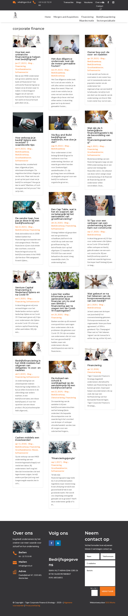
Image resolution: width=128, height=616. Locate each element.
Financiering (87, 17)
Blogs (78, 2)
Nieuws (35, 450)
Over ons (99, 2)
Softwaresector (21, 72)
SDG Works (110, 602)
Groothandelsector (23, 69)
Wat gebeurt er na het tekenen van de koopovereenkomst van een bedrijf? (98, 297)
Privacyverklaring (32, 605)
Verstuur (107, 591)
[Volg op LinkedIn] (58, 543)
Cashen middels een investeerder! (27, 438)
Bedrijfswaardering (105, 17)
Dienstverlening (58, 397)
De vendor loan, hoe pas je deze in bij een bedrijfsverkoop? (27, 220)
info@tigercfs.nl (24, 2)
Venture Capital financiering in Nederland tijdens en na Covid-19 (27, 291)
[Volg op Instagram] (113, 2)
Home (48, 17)
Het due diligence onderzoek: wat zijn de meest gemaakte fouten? (63, 62)
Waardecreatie (86, 21)
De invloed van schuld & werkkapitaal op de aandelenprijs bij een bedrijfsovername (63, 383)
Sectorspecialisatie (106, 21)
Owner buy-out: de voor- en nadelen (98, 53)
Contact (99, 6)
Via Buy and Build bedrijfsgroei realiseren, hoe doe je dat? (63, 138)
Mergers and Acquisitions (66, 17)
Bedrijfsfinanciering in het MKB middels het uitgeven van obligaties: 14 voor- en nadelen (28, 365)
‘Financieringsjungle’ (63, 458)
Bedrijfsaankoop (22, 152)
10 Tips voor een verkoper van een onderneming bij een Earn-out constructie (99, 224)
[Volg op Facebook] (108, 2)
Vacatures (88, 2)
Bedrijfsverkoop (22, 154)
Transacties (69, 2)
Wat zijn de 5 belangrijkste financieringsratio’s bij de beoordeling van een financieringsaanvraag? (99, 135)
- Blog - (30, 63)
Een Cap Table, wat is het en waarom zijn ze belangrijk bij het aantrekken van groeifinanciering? (63, 214)
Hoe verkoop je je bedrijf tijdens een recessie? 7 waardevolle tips (25, 141)
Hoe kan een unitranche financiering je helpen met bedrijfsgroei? (27, 56)
